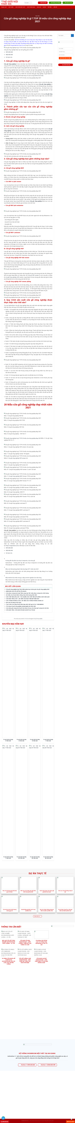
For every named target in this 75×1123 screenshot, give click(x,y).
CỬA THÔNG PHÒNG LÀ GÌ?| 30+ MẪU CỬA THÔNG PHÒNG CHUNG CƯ (24, 600)
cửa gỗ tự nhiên (29, 45)
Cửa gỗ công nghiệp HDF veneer (17, 458)
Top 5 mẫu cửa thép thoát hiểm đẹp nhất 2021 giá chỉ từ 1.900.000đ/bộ (25, 604)
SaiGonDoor (11, 305)
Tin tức (50, 7)
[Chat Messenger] (72, 1119)
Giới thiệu (10, 7)
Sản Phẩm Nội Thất (20, 7)
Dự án (44, 7)
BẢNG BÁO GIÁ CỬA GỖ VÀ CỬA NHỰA (16, 591)
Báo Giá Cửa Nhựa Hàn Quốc (13, 602)
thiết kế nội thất (38, 75)
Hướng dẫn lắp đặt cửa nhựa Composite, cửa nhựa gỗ (20, 560)
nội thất (8, 45)
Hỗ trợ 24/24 (71, 1121)
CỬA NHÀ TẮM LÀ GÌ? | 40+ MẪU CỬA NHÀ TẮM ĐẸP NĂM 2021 (22, 598)
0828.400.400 (9, 54)
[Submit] (31, 3)
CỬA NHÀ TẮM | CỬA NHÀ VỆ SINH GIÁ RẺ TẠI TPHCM (20, 610)
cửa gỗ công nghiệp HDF (12, 277)
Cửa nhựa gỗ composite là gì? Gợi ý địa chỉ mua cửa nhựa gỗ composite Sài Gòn (27, 608)
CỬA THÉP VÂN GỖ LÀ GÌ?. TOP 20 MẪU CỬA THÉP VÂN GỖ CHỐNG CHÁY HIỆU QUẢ (27, 597)
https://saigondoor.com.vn (13, 545)
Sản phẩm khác (31, 7)
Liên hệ (55, 7)
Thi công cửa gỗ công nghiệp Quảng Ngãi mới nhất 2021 (21, 606)
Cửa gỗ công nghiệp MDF (15, 476)
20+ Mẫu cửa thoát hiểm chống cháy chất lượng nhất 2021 (21, 595)
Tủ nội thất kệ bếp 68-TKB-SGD (48, 857)
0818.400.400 (9, 52)
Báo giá (39, 7)
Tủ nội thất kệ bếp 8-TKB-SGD (21, 740)
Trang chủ (4, 7)
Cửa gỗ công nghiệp (9, 39)
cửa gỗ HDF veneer (33, 275)
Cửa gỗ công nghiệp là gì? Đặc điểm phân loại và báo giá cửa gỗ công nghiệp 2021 (27, 589)
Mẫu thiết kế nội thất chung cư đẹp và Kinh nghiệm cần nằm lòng (23, 577)
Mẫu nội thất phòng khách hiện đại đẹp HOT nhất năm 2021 (22, 569)
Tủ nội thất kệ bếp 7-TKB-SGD (48, 740)
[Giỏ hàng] (73, 7)
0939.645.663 (5, 1121)
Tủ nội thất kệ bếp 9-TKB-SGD (8, 740)
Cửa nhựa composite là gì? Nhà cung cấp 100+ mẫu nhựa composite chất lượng (27, 593)
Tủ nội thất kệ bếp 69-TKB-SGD (21, 857)
